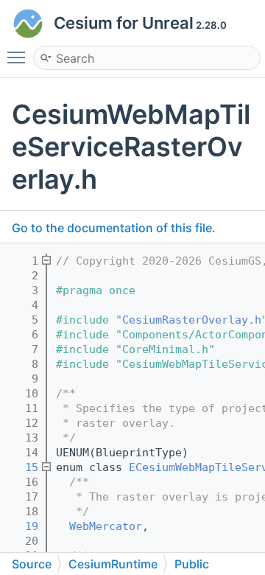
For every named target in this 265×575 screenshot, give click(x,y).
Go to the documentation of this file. (114, 227)
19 (21, 526)
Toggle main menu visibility (19, 56)
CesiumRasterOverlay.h (191, 320)
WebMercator (105, 526)
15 (21, 467)
